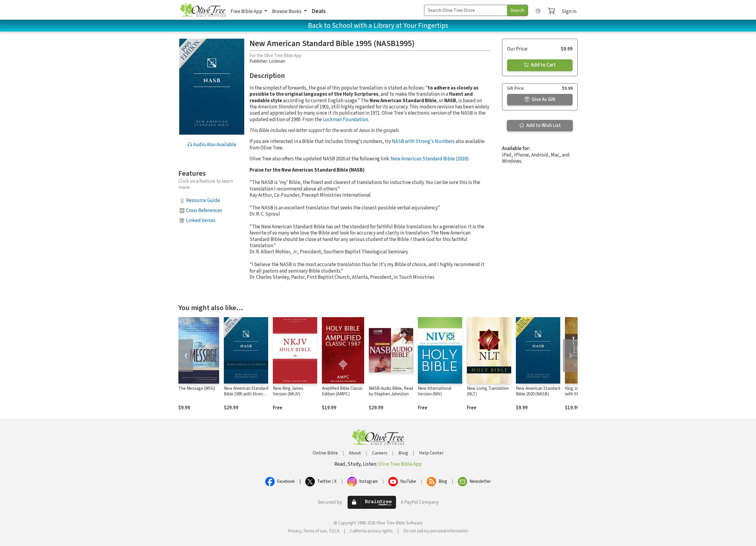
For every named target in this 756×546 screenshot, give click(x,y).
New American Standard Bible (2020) (430, 158)
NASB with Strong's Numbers (423, 141)
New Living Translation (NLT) (488, 391)
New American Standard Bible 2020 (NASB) (538, 391)
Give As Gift (543, 99)
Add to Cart (543, 65)
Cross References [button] (204, 210)
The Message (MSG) (196, 388)
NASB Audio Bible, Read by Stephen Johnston (391, 391)
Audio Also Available (214, 144)
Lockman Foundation (345, 119)
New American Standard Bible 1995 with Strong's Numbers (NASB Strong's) (246, 396)
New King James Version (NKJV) (288, 391)
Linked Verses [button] (201, 220)
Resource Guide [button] (203, 200)
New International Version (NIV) (434, 391)
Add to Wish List (543, 125)
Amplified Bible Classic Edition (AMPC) (342, 391)
